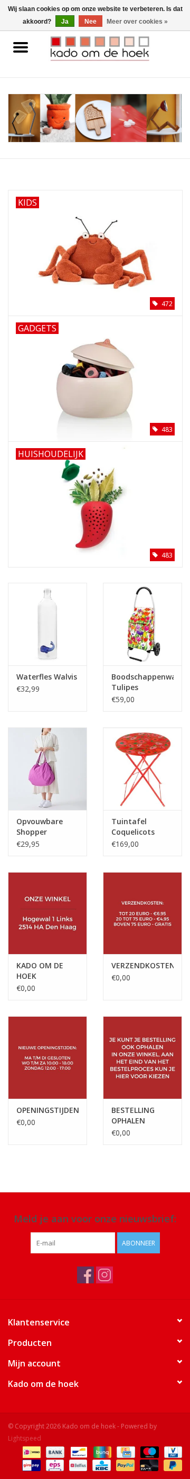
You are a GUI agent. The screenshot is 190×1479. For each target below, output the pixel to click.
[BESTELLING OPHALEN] (142, 1057)
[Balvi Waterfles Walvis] (47, 624)
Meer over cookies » (137, 21)
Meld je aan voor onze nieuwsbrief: (95, 1218)
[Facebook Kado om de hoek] (85, 1275)
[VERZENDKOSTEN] (142, 913)
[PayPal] (124, 1464)
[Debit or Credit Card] (148, 1464)
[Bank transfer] (54, 1451)
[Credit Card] (124, 1451)
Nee (90, 21)
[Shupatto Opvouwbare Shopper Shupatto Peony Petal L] (47, 768)
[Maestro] (148, 1451)
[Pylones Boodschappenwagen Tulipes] (142, 624)
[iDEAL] (30, 1451)
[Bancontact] (77, 1451)
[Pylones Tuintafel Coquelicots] (142, 768)
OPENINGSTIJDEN (47, 1110)
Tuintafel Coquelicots (133, 826)
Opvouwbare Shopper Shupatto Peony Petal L (46, 826)
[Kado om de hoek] (115, 48)
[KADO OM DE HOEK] (47, 913)
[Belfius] (77, 1464)
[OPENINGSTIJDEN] (47, 1057)
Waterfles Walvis (46, 677)
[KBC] (100, 1464)
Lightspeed (24, 1438)
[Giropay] (30, 1464)
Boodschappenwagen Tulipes (142, 682)
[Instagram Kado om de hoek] (104, 1275)
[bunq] (101, 1451)
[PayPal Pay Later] (171, 1464)
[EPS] (53, 1464)
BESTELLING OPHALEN (133, 1115)
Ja (65, 21)
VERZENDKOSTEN (142, 965)
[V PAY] (171, 1451)
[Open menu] (20, 46)
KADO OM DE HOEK (39, 970)
